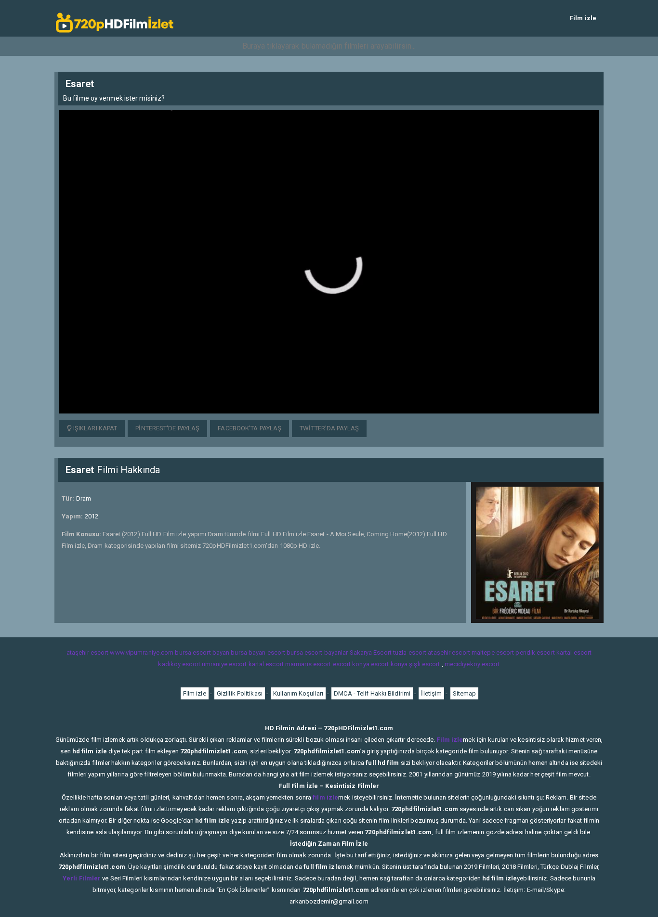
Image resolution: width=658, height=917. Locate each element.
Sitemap (464, 693)
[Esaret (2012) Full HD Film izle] (329, 261)
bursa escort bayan (202, 652)
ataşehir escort (87, 652)
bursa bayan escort (258, 652)
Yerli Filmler (82, 878)
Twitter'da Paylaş (329, 428)
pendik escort (534, 652)
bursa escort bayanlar (317, 652)
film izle (325, 797)
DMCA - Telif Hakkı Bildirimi (372, 693)
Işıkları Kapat (95, 428)
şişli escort (424, 664)
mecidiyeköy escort (472, 664)
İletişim (431, 693)
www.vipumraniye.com (141, 652)
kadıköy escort (179, 664)
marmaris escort (308, 664)
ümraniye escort (224, 664)
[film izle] (114, 18)
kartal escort (574, 652)
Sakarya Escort (371, 652)
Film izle (583, 18)
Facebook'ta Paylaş (249, 428)
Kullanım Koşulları (298, 693)
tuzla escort (409, 652)
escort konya (351, 664)
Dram (83, 498)
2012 (91, 516)
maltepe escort (493, 652)
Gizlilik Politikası (240, 693)
